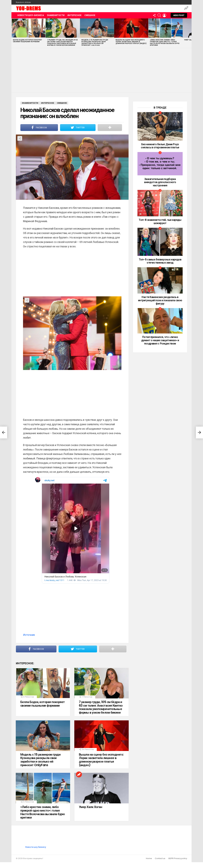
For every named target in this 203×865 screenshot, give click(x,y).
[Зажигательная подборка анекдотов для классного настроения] (160, 163)
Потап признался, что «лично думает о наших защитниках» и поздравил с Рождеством (160, 340)
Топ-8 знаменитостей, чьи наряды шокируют (160, 221)
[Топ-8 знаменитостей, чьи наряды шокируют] (160, 203)
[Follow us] (154, 15)
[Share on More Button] (110, 127)
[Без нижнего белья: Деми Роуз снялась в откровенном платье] (160, 126)
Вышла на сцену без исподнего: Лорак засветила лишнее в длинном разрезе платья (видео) (131, 42)
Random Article (23, 2)
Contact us (160, 858)
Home (149, 858)
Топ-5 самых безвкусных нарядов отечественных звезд (160, 261)
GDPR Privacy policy (177, 858)
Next (190, 33)
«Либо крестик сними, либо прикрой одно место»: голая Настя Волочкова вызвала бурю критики (165, 42)
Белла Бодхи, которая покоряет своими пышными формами (27, 41)
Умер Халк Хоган (90, 807)
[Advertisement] (101, 70)
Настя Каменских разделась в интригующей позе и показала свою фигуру (160, 300)
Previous (12, 33)
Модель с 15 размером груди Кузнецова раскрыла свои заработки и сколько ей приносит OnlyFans (94, 42)
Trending (186, 8)
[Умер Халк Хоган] (101, 788)
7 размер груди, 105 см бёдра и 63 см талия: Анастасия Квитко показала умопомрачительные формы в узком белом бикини (62, 42)
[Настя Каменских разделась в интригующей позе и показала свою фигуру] (160, 280)
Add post (178, 15)
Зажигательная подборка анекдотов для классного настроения (160, 182)
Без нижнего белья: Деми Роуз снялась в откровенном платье (160, 145)
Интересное (74, 15)
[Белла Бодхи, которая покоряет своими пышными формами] (28, 28)
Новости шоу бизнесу (35, 847)
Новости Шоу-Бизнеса (30, 15)
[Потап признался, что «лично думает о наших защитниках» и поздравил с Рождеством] (160, 320)
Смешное (89, 15)
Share (19, 138)
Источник (29, 634)
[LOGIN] (164, 15)
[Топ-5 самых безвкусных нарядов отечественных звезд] (160, 242)
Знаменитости (55, 15)
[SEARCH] (159, 15)
